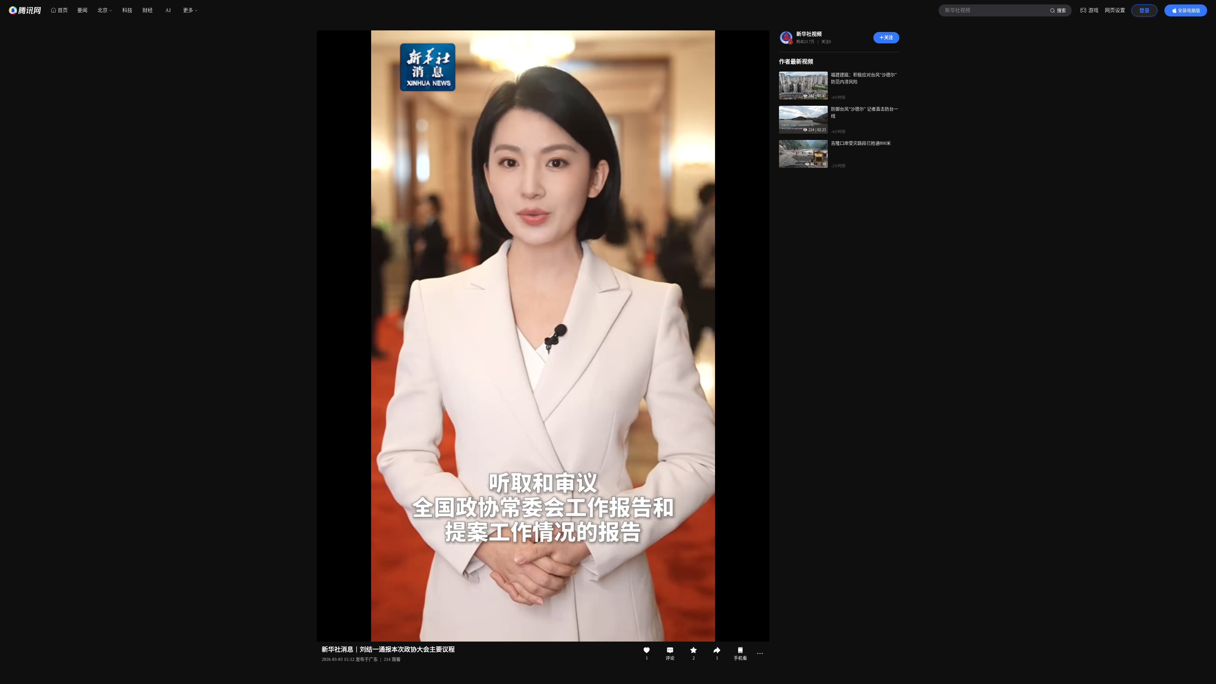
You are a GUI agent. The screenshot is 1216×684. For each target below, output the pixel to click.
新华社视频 (809, 34)
